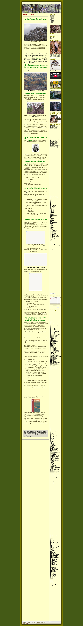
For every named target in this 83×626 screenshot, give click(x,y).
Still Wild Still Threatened (53, 548)
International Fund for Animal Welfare (54, 456)
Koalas (51, 217)
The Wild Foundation (52, 570)
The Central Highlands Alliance (53, 559)
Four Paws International (53, 427)
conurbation (25, 431)
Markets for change (52, 473)
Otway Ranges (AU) (52, 227)
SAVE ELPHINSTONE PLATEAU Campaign (55, 245)
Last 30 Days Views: (52, 37)
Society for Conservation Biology (54, 543)
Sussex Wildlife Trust (52, 550)
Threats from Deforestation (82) (53, 128)
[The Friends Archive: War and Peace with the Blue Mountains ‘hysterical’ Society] (55, 119)
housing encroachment (44, 432)
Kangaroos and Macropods (53, 215)
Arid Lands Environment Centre (54, 321)
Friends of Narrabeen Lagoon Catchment (55, 429)
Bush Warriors (52, 360)
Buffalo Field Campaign (53, 357)
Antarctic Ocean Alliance (53, 320)
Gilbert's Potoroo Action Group (54, 433)
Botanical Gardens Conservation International (55, 356)
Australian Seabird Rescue (53, 332)
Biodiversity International (53, 343)
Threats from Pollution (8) (53, 140)
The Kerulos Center (52, 563)
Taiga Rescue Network (52, 552)
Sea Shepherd (52, 538)
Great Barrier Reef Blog (53, 438)
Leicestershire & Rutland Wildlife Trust (54, 471)
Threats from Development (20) (53, 129)
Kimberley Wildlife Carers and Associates (55, 467)
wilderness (38, 434)
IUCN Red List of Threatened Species (54, 460)
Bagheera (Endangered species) (54, 341)
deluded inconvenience (32, 431)
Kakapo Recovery (52, 461)
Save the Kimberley (52, 532)
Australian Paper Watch (53, 329)
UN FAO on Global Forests (53, 583)
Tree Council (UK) (52, 577)
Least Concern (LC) (52, 218)
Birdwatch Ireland (52, 346)
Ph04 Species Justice (52, 232)
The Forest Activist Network (53, 561)
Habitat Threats (50, 2)
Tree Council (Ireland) (52, 576)
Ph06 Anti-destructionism (53, 234)
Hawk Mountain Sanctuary (53, 445)
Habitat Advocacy (52, 209)
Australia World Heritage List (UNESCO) (54, 323)
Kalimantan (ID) (52, 214)
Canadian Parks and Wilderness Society (54, 364)
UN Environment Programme (53, 582)
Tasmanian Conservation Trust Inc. (54, 555)
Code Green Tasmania (52, 372)
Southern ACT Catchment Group (54, 547)
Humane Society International (53, 449)
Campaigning (42, 2)
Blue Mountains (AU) (52, 192)
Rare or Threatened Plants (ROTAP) (35, 433)
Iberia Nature (51, 451)
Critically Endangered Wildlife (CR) (54, 197)
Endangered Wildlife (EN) (53, 205)
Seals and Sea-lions (52, 247)
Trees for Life (51, 579)
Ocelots (51, 224)
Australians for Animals (53, 337)
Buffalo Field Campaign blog (53, 358)
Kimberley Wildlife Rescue (53, 468)
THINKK (51, 572)
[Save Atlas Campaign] (55, 106)
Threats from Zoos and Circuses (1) (54, 147)
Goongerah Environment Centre (54, 437)
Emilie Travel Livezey (37, 431)
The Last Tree (51, 566)
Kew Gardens (51, 464)
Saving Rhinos (52, 536)
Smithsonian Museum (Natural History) (54, 542)
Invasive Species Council (53, 459)
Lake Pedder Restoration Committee (54, 469)
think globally (31, 434)
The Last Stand (52, 565)
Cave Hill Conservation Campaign (54, 366)
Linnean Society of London (53, 472)
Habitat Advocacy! (52, 17)
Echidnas (51, 202)
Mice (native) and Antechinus (53, 222)
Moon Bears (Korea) (52, 478)
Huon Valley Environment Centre (54, 450)
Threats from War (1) (52, 144)
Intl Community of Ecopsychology (54, 457)
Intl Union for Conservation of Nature (54, 458)
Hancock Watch (52, 444)
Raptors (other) (52, 241)
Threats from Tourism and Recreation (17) (54, 142)
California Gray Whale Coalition (53, 363)
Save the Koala (52, 533)
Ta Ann (51, 551)
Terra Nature (51, 558)
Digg (30, 436)
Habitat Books (51, 22)
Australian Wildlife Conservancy (54, 336)
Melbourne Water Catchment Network (54, 475)
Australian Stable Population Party (54, 333)
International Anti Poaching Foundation (54, 455)
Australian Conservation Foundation (54, 325)
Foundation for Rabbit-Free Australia (54, 426)
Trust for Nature (52, 581)
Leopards (51, 219)
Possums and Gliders (52, 238)
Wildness (54, 2)
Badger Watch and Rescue (53, 340)
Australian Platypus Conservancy (54, 330)
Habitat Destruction (52, 442)
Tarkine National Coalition (53, 553)
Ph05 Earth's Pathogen (53, 233)
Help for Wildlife (52, 447)
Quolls (51, 240)
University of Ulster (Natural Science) (54, 585)
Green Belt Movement (52, 439)
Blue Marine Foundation (53, 347)
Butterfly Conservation (53, 361)
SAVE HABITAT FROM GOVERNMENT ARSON (55, 246)
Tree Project (51, 578)
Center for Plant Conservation (53, 368)
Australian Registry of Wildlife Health (54, 331)
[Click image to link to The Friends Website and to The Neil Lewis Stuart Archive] (55, 84)
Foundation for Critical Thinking (54, 424)
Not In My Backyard (26, 433)
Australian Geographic (53, 327)
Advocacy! (46, 2)
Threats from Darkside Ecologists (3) (54, 127)
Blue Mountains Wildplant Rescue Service (55, 351)
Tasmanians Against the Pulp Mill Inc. (54, 557)
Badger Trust (51, 339)
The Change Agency (52, 560)
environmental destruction (42, 431)
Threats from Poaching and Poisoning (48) (54, 139)
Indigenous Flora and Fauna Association (55, 452)
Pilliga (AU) (51, 237)
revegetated (40, 433)
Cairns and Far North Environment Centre (55, 362)
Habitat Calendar (52, 20)
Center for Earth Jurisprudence (53, 367)
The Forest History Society (53, 562)
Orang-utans (51, 225)
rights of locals (43, 433)
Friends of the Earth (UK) (53, 431)
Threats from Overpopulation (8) (53, 138)
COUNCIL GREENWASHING (53, 196)
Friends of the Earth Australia (53, 432)
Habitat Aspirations (52, 16)
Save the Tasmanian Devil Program (54, 535)
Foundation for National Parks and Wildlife (55, 425)
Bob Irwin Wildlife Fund (53, 352)
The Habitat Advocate (37, 8)
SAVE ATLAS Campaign (53, 244)
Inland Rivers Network (52, 453)
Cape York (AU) (52, 193)
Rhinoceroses (52, 243)
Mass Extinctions (52, 474)
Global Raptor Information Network (54, 435)
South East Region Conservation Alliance (55, 546)
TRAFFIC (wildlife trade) (53, 575)
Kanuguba (51, 462)
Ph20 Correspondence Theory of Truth (54, 236)
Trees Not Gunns (52, 580)
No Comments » (32, 435)
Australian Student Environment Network (55, 334)
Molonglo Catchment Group (53, 477)
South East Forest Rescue (53, 545)
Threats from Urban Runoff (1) (53, 143)
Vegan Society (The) (52, 586)
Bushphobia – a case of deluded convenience (29, 15)
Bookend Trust (52, 353)
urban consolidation (34, 434)
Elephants (51, 204)
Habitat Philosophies (52, 15)
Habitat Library (58, 2)
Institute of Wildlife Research (53, 454)
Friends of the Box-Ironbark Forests (54, 430)
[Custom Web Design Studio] (25, 623)
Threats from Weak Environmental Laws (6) (55, 145)
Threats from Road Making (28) (53, 141)
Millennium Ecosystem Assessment (54, 476)
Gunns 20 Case (52, 441)
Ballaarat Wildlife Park (52, 342)
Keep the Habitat (52, 463)
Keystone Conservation (53, 465)
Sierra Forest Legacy (52, 540)
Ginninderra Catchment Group (53, 434)
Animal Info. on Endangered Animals (54, 318)
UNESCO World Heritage (53, 584)
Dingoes (51, 198)
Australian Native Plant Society (53, 328)
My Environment (52, 479)
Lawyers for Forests (52, 470)
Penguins (51, 229)
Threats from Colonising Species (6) (54, 126)
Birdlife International (52, 345)
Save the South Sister (52, 534)
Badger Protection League (53, 338)
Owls (51, 228)
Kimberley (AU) (52, 216)
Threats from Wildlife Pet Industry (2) (54, 146)
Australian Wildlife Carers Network (54, 335)
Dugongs (51, 200)
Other (51, 226)
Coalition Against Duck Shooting (54, 371)
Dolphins (51, 199)
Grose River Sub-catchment (39, 432)
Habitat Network (52, 443)
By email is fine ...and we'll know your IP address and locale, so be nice (54, 152)
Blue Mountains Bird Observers (53, 348)
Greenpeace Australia (52, 440)
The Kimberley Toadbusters (53, 564)
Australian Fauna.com (52, 326)
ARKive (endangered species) (53, 322)
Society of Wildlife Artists (53, 544)
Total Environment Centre (53, 574)
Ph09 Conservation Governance (54, 235)
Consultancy (38, 2)
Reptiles (51, 242)
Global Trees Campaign (53, 436)
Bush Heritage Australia (53, 359)
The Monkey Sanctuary (53, 567)
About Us (34, 2)
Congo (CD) (51, 195)
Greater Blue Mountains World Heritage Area (31, 432)
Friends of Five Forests (53, 428)
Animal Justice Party (52, 319)
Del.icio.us (28, 436)
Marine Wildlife (52, 220)
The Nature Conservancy (53, 568)
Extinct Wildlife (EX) (52, 206)
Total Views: (51, 38)
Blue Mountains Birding (53, 349)
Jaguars (51, 213)
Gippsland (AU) (52, 207)
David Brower (27, 431)
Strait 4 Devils (51, 549)
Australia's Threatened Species (53, 324)
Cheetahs (51, 194)
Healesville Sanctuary (52, 446)
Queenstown (29, 433)
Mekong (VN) (51, 221)
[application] (55, 75)
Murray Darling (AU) (52, 223)
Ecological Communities (53, 203)
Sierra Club (51, 539)
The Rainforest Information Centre (54, 569)
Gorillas (51, 208)
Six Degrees (51, 541)
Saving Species (52, 537)
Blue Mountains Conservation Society (54, 350)
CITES (51, 370)
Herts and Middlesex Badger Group (54, 448)
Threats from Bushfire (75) (53, 125)
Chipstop (51, 369)
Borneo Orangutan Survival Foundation (54, 355)
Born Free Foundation (52, 354)
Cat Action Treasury (52, 365)
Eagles (51, 201)
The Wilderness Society (53, 571)
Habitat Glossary (52, 21)
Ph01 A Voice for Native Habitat (53, 230)
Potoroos (51, 239)
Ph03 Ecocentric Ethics (53, 231)
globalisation (25, 432)
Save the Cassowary (52, 531)
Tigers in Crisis (52, 573)
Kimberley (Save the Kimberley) (53, 466)
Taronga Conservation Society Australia (54, 554)
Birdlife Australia (52, 344)
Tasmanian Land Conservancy (53, 556)
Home (31, 2)
